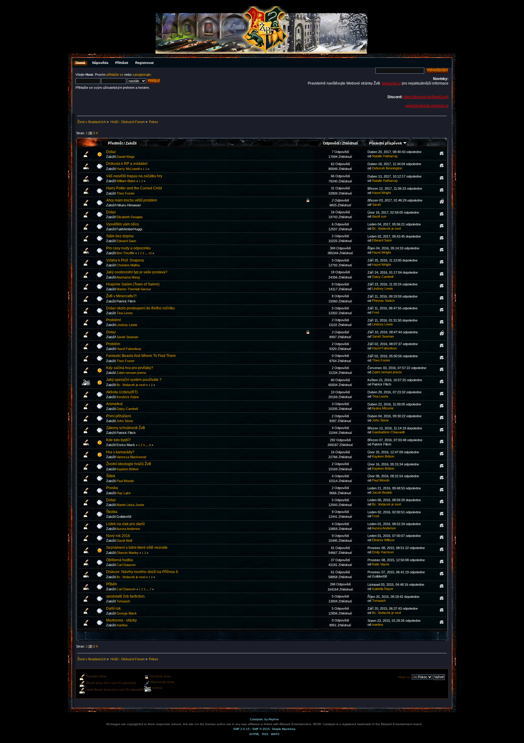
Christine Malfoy (128, 265)
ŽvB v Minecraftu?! (121, 296)
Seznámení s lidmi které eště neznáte (137, 547)
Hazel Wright (381, 193)
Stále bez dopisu (120, 236)
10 (150, 253)
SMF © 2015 (261, 729)
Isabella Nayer (382, 589)
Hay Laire (123, 493)
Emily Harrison (383, 552)
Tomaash (123, 601)
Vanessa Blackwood (131, 457)
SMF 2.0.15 (241, 729)
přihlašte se (114, 74)
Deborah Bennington (387, 168)
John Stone (124, 421)
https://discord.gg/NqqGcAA (425, 97)
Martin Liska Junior (130, 505)
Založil (131, 143)
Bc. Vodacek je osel (386, 228)
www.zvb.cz (391, 83)
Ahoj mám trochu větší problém (131, 200)
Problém (113, 344)
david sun (379, 216)
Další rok (113, 608)
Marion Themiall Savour (133, 289)
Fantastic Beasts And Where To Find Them (141, 356)
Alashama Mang (128, 277)
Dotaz (111, 152)
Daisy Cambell (382, 276)
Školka (111, 512)
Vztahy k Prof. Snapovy (125, 260)
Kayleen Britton (383, 456)
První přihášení (118, 416)
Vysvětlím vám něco (122, 224)
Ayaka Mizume (383, 408)
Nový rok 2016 (118, 536)
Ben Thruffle (125, 253)
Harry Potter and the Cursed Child (134, 188)
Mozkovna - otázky (121, 620)
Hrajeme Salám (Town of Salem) (133, 284)
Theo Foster (125, 193)
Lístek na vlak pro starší (125, 524)
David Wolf (124, 540)
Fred (375, 312)
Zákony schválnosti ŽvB (125, 428)
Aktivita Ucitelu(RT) (122, 392)
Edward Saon (126, 241)
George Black (126, 613)
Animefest (114, 404)
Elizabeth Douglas (129, 217)
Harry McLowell (127, 169)
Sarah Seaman (127, 337)
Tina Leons (124, 313)
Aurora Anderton (128, 529)
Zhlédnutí (350, 143)
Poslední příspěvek (386, 143)
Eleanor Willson (383, 540)
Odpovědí (331, 143)
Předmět (115, 143)
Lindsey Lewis (382, 288)
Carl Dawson (126, 565)
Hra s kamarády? (120, 452)
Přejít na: (404, 677)
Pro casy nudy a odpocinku (128, 248)
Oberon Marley (127, 553)
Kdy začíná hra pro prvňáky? (129, 368)
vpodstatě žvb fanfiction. (126, 596)
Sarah (376, 204)
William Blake (126, 181)
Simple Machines (283, 729)
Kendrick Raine (127, 397)
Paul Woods (125, 481)
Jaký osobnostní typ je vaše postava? (136, 272)
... (147, 253)
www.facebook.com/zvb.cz (426, 106)
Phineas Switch (383, 300)
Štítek (110, 476)
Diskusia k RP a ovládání (126, 164)
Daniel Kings (125, 156)
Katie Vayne (380, 564)
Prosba (112, 488)
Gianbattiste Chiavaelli (388, 432)
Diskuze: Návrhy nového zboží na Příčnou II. (142, 572)
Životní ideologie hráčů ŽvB (128, 464)
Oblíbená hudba (119, 560)
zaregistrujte (142, 74)
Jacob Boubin (382, 492)
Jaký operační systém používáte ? (134, 380)
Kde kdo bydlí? (118, 440)
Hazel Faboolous (128, 349)
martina (121, 625)
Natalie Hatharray (385, 156)
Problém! (113, 320)
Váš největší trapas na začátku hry (134, 176)
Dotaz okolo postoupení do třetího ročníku (140, 308)
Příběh (111, 584)
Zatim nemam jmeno (131, 373)
